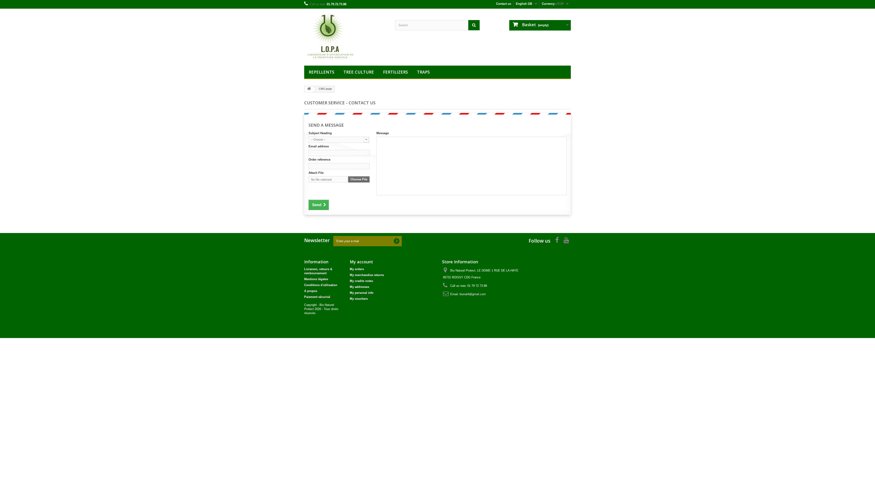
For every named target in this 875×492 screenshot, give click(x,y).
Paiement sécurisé (317, 297)
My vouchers (359, 298)
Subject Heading (320, 133)
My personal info (361, 293)
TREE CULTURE (358, 72)
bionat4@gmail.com (473, 294)
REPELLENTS (321, 72)
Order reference (319, 159)
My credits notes (361, 281)
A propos (310, 291)
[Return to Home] (309, 89)
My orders (357, 269)
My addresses (359, 287)
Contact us (503, 3)
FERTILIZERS (395, 72)
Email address (319, 146)
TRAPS (423, 72)
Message (382, 133)
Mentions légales (316, 279)
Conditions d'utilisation (320, 285)
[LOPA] (346, 36)
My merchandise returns (367, 275)
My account (361, 261)
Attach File (316, 172)
